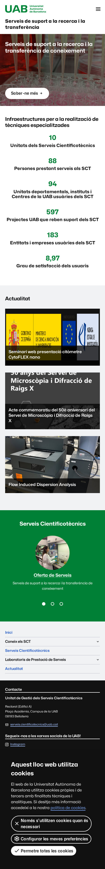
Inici (8, 632)
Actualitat (14, 668)
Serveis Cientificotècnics (27, 650)
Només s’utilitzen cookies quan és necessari (54, 823)
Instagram (17, 744)
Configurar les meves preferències (54, 838)
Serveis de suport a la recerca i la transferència (45, 24)
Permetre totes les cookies (47, 850)
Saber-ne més (24, 95)
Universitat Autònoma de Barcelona (25, 9)
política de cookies (68, 807)
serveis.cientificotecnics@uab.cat (34, 724)
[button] (43, 603)
